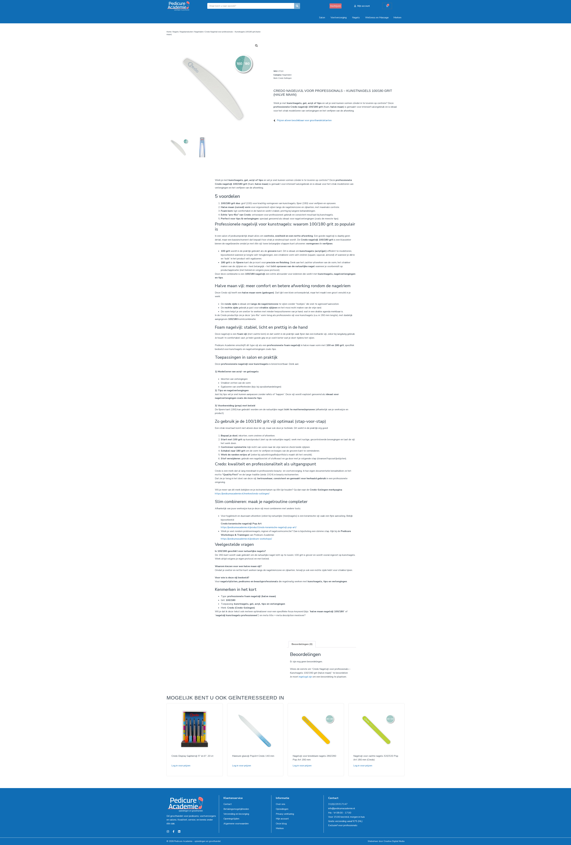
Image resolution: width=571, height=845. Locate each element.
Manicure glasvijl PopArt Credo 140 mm (253, 756)
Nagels (176, 32)
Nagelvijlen (199, 32)
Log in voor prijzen (180, 765)
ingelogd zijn (305, 676)
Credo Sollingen (285, 78)
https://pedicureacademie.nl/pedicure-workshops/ (246, 538)
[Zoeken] (297, 6)
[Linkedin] (179, 831)
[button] (256, 45)
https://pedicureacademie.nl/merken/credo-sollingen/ (242, 493)
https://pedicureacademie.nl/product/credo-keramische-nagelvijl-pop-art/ (259, 527)
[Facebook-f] (173, 831)
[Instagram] (168, 831)
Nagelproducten (186, 32)
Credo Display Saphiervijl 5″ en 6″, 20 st (192, 756)
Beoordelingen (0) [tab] (302, 644)
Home (169, 32)
